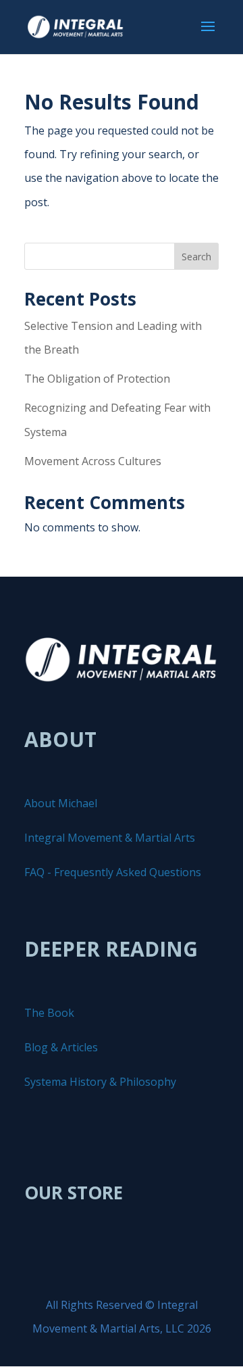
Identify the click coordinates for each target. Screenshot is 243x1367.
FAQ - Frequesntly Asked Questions (112, 872)
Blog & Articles (61, 1047)
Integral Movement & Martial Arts (109, 837)
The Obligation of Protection (97, 378)
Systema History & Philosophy (100, 1081)
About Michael (60, 803)
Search (196, 256)
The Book (49, 1012)
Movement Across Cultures (92, 461)
